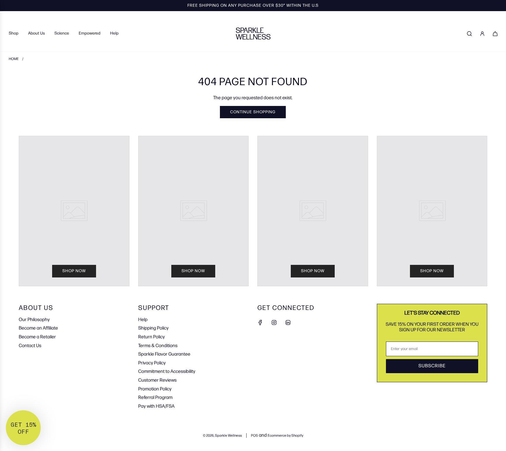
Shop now (74, 270)
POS (254, 435)
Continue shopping (253, 111)
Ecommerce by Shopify (285, 435)
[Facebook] (260, 322)
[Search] (469, 33)
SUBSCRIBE (432, 366)
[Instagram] (274, 322)
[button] (23, 427)
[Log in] (482, 33)
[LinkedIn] (287, 322)
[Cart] (495, 33)
